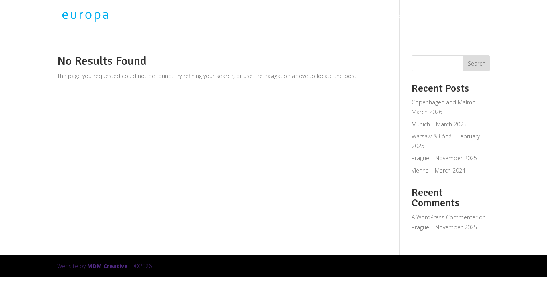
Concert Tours (391, 16)
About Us (485, 16)
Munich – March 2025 (439, 124)
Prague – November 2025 (444, 158)
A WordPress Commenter (444, 217)
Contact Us (520, 16)
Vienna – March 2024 (438, 170)
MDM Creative (107, 266)
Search (476, 63)
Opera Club (441, 16)
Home (357, 16)
